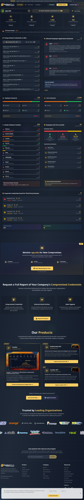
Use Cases (66, 478)
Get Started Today (32, 397)
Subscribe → (53, 456)
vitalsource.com (11, 211)
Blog (44, 473)
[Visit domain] (19, 198)
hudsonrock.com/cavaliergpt (55, 371)
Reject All (63, 490)
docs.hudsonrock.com (54, 348)
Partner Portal (46, 478)
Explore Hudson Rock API (60, 361)
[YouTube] (72, 488)
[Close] (80, 493)
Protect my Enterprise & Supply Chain (22, 384)
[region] (42, 493)
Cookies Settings (53, 490)
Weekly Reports (67, 471)
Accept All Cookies (53, 495)
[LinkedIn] (65, 488)
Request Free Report (43, 318)
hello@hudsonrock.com (7, 476)
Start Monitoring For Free (42, 268)
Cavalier (23, 467)
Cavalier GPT (24, 471)
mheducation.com (11, 198)
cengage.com (10, 204)
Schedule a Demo (62, 4)
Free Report (51, 4)
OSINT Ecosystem (68, 476)
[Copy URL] (18, 46)
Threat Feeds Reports (69, 473)
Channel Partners (47, 471)
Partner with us (46, 469)
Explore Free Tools (51, 397)
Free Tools (66, 467)
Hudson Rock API (25, 469)
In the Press (45, 476)
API (25, 4)
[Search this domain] (17, 198)
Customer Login (73, 4)
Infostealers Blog (68, 482)
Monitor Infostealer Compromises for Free (51, 10)
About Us (45, 467)
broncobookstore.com (12, 218)
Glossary (66, 469)
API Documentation (68, 480)
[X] (68, 488)
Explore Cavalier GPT (60, 385)
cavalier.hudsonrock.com (16, 349)
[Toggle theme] (82, 4)
